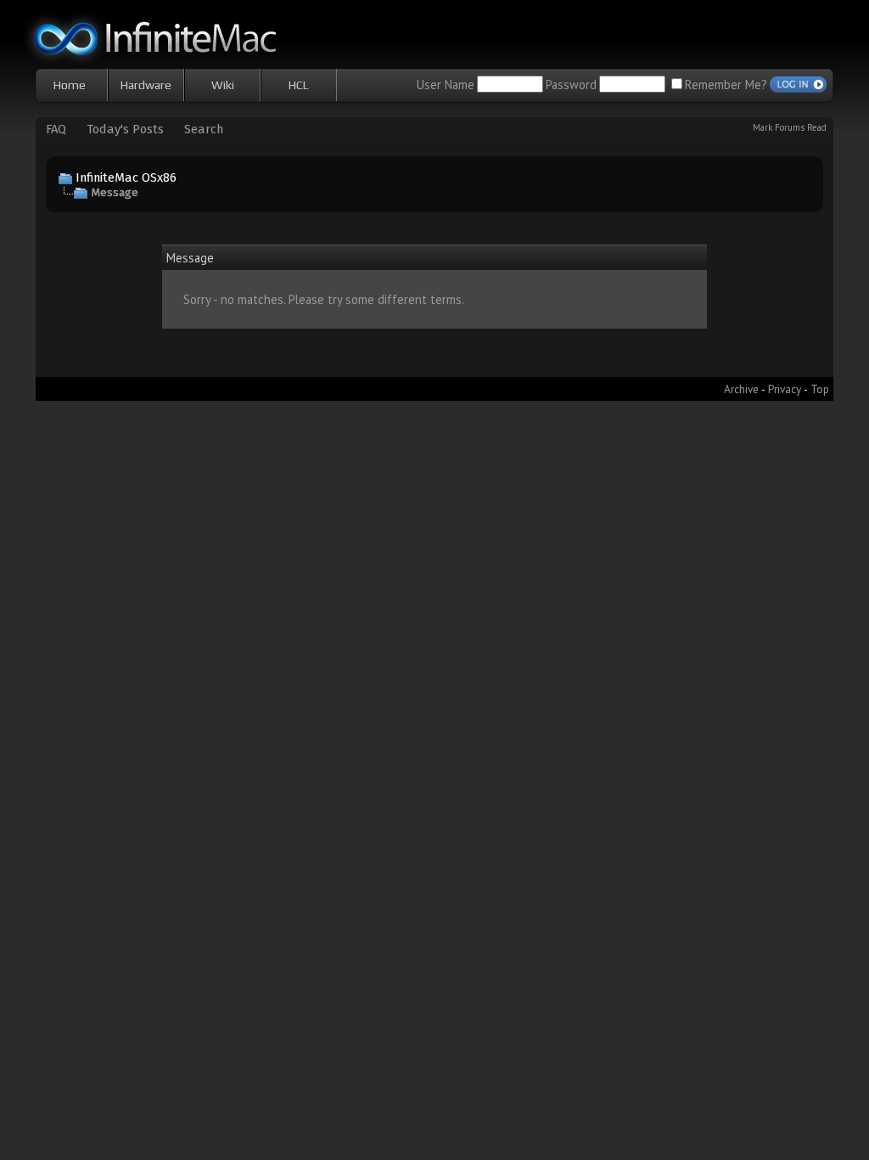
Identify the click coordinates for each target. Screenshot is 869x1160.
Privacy (784, 389)
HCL (299, 85)
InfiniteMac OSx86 (126, 177)
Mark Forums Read (790, 127)
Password (571, 84)
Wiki (222, 85)
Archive (741, 389)
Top (819, 389)
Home (69, 85)
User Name (445, 84)
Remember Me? (726, 84)
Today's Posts (125, 129)
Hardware (146, 85)
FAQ (56, 129)
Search (203, 129)
